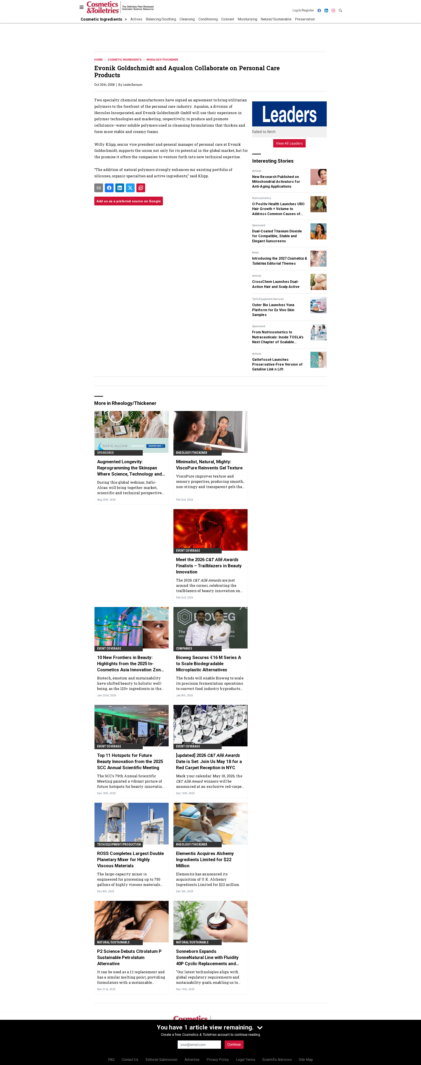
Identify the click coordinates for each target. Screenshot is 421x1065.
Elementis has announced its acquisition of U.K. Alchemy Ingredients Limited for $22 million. (208, 879)
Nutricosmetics (261, 198)
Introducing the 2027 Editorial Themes (279, 260)
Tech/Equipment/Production (119, 844)
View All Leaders (289, 143)
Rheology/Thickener (162, 59)
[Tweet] (130, 187)
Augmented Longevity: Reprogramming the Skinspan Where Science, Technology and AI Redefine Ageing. (129, 468)
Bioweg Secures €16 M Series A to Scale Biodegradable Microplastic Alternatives (208, 663)
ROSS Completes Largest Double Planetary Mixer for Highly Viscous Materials (130, 859)
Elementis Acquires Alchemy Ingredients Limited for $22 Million (205, 859)
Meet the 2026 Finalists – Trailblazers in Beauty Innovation (209, 566)
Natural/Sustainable (113, 942)
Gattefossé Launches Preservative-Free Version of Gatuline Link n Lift (277, 364)
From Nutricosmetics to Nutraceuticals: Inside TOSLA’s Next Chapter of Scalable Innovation (277, 337)
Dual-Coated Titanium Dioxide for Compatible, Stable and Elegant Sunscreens (277, 236)
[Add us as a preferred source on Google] (140, 187)
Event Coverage (188, 550)
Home (98, 59)
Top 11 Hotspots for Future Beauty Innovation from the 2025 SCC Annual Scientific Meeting (130, 761)
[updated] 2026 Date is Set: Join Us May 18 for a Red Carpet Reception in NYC (209, 761)
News (255, 252)
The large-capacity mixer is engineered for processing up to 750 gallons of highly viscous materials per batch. (129, 879)
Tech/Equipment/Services (268, 299)
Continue (234, 1044)
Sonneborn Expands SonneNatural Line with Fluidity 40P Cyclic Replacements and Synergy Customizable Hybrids (207, 958)
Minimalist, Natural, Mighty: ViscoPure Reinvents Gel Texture (209, 465)
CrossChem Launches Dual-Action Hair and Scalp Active (276, 284)
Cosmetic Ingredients (124, 59)
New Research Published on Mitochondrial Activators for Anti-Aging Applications (276, 182)
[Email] (98, 187)
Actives (256, 170)
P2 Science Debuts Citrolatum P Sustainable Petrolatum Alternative (129, 957)
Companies (184, 648)
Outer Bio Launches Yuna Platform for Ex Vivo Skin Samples (273, 310)
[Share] (109, 187)
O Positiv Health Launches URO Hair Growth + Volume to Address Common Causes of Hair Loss (278, 209)
